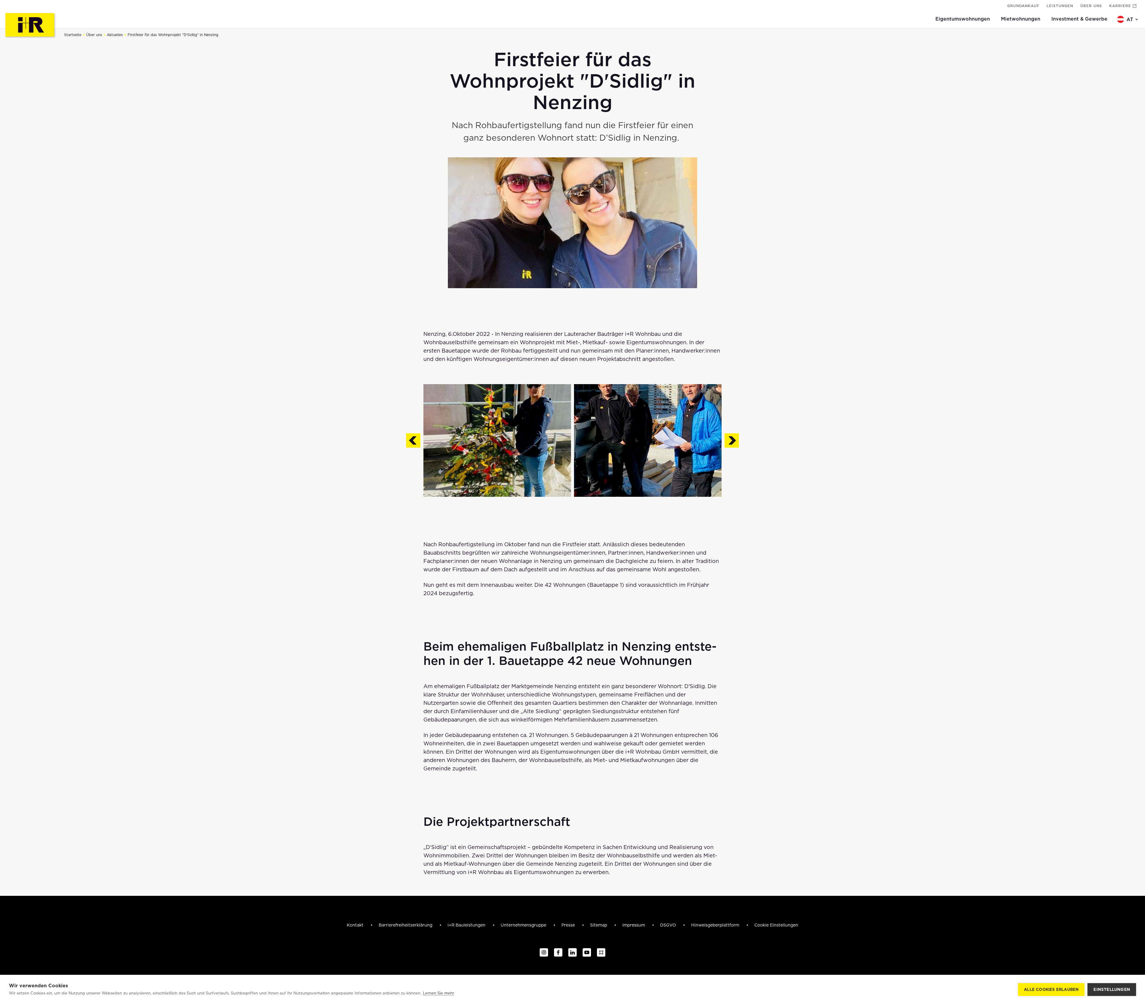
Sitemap (599, 925)
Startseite (72, 34)
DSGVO (668, 925)
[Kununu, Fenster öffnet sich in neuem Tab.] (601, 952)
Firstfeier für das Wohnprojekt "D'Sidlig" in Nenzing (173, 34)
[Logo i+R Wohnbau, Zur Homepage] (30, 25)
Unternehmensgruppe (524, 925)
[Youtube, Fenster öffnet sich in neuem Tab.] (587, 952)
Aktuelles (115, 34)
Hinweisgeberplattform (715, 925)
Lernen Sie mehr (438, 993)
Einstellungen (1111, 989)
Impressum (634, 925)
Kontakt (356, 925)
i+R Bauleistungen (467, 925)
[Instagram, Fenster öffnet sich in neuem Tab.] (544, 952)
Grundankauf (1023, 6)
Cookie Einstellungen (776, 925)
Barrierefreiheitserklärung (406, 925)
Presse (568, 925)
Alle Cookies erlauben (1051, 989)
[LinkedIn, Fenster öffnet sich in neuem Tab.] (572, 952)
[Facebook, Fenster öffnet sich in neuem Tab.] (558, 952)
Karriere (1120, 6)
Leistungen (1060, 6)
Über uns (1091, 6)
